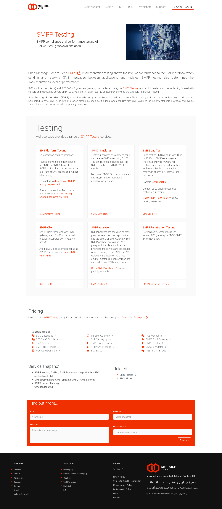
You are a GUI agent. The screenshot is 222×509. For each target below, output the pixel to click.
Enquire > (184, 440)
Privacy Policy (119, 477)
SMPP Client (45, 284)
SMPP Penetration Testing (155, 284)
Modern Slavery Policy (122, 485)
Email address (119, 426)
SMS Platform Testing (50, 214)
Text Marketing (69, 482)
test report (157, 182)
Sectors (17, 474)
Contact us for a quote (134, 317)
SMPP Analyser (98, 284)
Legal (115, 493)
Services (17, 469)
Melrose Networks (21, 494)
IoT (64, 490)
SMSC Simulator (99, 214)
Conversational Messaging (75, 474)
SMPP (72, 73)
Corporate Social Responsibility (127, 481)
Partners (116, 497)
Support (17, 482)
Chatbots (67, 478)
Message (34, 424)
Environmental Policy (122, 489)
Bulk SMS (67, 486)
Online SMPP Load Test (155, 198)
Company (117, 411)
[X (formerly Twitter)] (114, 469)
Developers (18, 478)
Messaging (68, 469)
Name (32, 411)
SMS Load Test (150, 214)
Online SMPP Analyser (103, 268)
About (16, 490)
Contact (17, 486)
